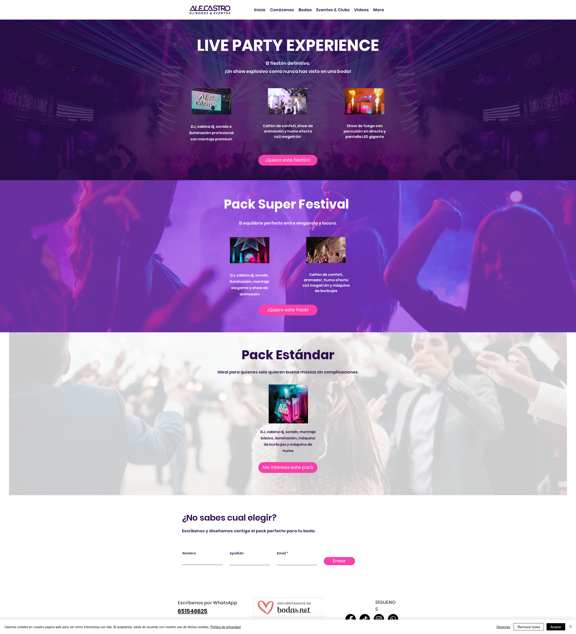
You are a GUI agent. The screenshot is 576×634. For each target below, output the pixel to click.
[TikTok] (365, 619)
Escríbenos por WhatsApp (207, 603)
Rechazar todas (529, 627)
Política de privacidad (225, 627)
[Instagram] (379, 619)
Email (281, 553)
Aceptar (555, 627)
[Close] (570, 626)
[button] (305, 10)
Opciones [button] (503, 627)
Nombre (189, 553)
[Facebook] (350, 619)
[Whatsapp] (393, 619)
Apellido (237, 553)
